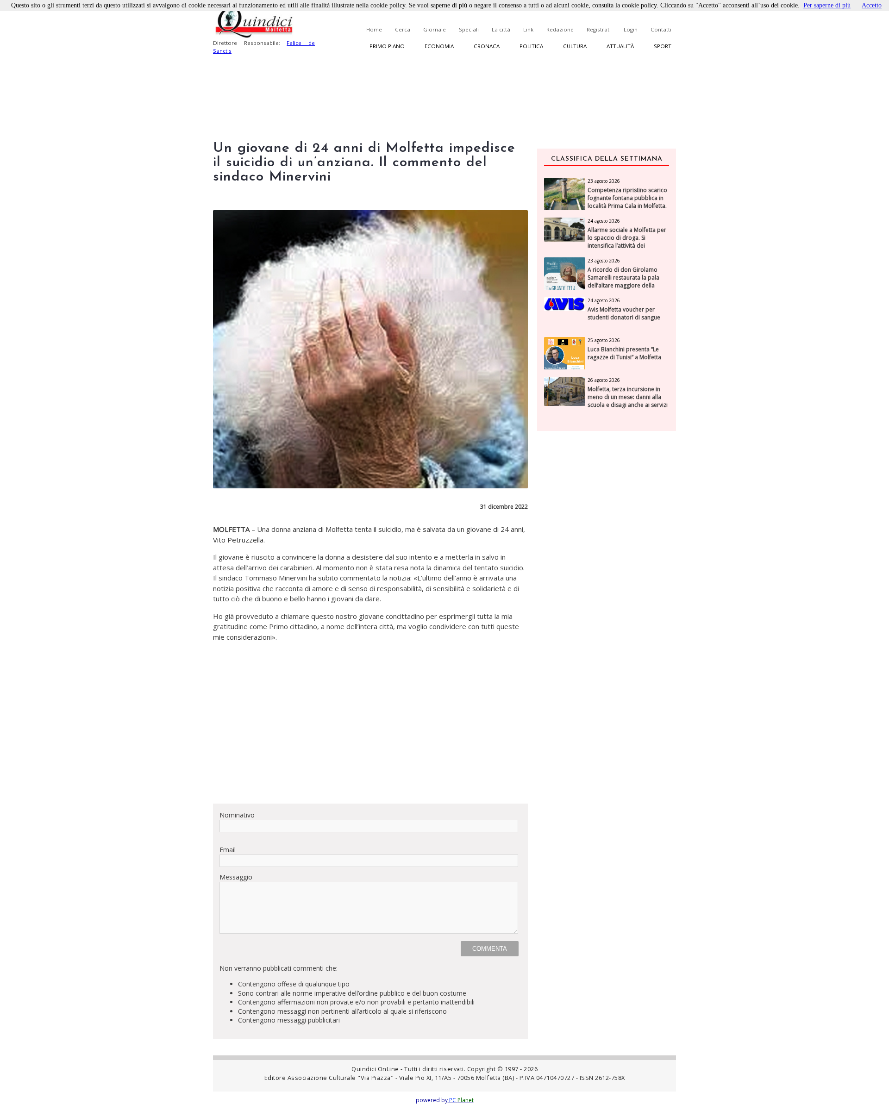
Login (631, 29)
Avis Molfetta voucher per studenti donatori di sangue (624, 313)
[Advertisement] (370, 731)
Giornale (434, 29)
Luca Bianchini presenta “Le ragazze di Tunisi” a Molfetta (624, 353)
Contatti (661, 29)
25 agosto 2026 (604, 340)
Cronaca (487, 46)
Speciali (469, 29)
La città (501, 29)
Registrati (599, 29)
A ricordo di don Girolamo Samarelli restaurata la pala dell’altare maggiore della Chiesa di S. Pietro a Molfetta (625, 281)
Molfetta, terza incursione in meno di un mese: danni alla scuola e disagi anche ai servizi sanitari (628, 401)
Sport (662, 46)
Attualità (620, 46)
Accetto (872, 5)
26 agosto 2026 (604, 380)
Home (374, 29)
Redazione (560, 29)
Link (528, 29)
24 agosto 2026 (604, 221)
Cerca (402, 29)
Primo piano (387, 46)
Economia (439, 46)
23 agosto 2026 (604, 181)
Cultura (575, 46)
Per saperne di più (827, 5)
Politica (531, 46)
